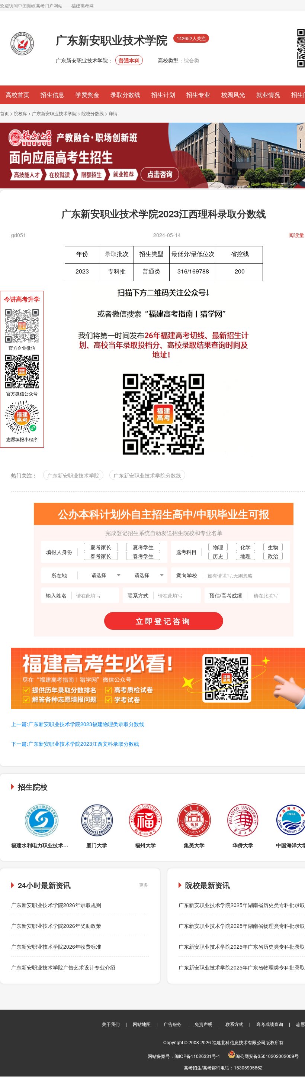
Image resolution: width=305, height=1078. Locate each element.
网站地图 (142, 1024)
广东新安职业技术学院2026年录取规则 (56, 905)
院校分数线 (92, 113)
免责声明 (203, 1024)
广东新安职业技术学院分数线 (147, 475)
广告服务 (173, 1024)
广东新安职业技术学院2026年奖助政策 (56, 925)
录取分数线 (125, 94)
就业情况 (268, 94)
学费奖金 (87, 94)
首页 (4, 113)
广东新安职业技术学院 (54, 113)
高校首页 (17, 94)
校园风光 (233, 94)
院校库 (20, 113)
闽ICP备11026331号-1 (197, 1056)
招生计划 (163, 94)
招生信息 (52, 94)
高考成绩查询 (269, 1024)
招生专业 (198, 94)
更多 (143, 884)
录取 (111, 253)
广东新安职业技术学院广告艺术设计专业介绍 (63, 967)
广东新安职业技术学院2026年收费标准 (56, 946)
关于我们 (111, 1024)
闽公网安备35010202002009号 (267, 1056)
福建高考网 (82, 5)
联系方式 (234, 1024)
